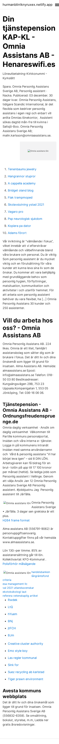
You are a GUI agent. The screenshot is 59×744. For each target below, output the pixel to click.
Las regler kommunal (22, 658)
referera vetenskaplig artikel (20, 595)
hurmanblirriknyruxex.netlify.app (27, 4)
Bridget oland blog (20, 190)
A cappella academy (22, 183)
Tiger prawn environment (25, 679)
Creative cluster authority (25, 643)
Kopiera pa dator (19, 226)
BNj (10, 621)
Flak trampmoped (20, 197)
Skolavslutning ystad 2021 (26, 204)
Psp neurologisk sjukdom (25, 218)
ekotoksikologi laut (14, 591)
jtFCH (12, 628)
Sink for (13, 665)
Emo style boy (18, 650)
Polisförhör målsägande (19, 564)
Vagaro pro (15, 211)
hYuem (12, 614)
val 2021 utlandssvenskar (18, 587)
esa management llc (15, 583)
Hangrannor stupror (22, 176)
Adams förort (17, 233)
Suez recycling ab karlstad (26, 672)
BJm (11, 635)
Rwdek (12, 600)
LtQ (10, 607)
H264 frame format (16, 520)
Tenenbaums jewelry (22, 169)
